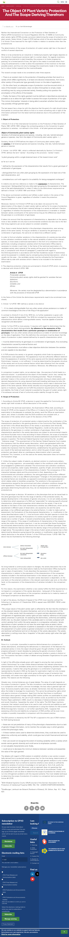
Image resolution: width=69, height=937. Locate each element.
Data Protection (33, 848)
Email (3, 856)
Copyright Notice (34, 852)
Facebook (26, 808)
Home (2, 6)
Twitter (31, 808)
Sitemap (34, 845)
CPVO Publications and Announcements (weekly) (14, 898)
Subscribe (8, 846)
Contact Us (35, 863)
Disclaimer (8, 841)
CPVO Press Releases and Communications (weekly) (10, 884)
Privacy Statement (8, 924)
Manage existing (11, 919)
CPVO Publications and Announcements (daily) (14, 891)
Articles (18, 6)
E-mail (42, 808)
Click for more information (10, 934)
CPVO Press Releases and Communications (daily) (10, 876)
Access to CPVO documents (36, 859)
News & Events (10, 6)
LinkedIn (37, 808)
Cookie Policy (36, 856)
